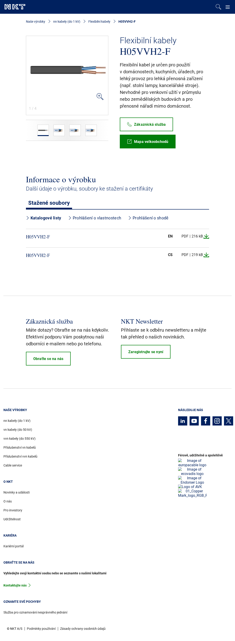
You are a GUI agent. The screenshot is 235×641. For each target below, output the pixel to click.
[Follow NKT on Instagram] (217, 421)
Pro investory (12, 510)
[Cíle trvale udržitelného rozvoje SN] (192, 480)
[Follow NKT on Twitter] (228, 421)
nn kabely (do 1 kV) (66, 21)
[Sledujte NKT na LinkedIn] (182, 421)
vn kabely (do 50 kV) (17, 429)
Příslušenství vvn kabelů (20, 456)
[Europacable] (192, 462)
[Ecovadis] (192, 471)
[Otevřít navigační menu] (227, 7)
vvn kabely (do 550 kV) (19, 438)
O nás (7, 501)
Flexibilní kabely (99, 21)
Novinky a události (16, 492)
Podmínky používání (41, 628)
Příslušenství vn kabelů (19, 447)
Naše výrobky (35, 21)
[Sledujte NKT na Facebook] (205, 421)
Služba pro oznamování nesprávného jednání (35, 612)
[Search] (218, 7)
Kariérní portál (13, 546)
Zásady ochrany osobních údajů (83, 628)
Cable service (12, 465)
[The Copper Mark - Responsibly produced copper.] (192, 493)
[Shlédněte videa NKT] (194, 421)
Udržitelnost (12, 519)
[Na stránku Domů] (15, 6)
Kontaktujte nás (15, 585)
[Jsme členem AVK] (190, 487)
